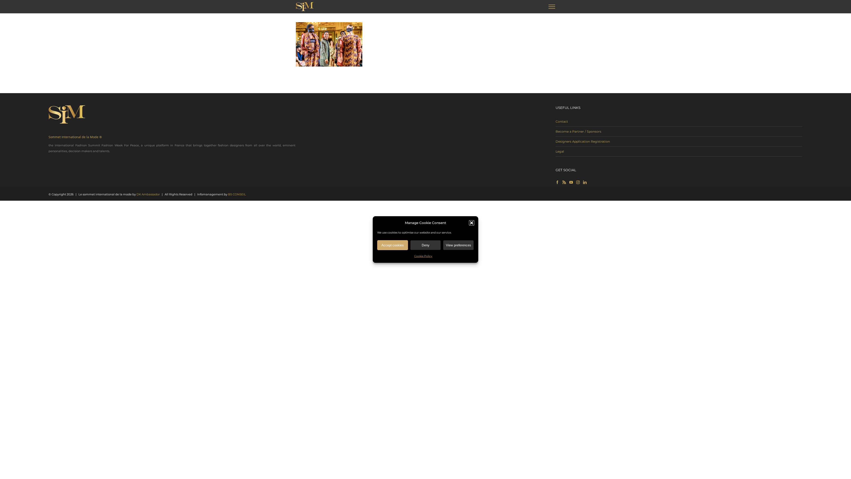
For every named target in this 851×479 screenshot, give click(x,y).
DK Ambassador (148, 194)
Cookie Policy (423, 256)
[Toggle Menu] (552, 7)
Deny (425, 245)
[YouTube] (571, 182)
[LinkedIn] (585, 182)
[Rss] (564, 182)
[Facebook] (557, 182)
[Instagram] (578, 182)
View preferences (458, 245)
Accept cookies (392, 245)
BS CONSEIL (237, 194)
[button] (471, 223)
